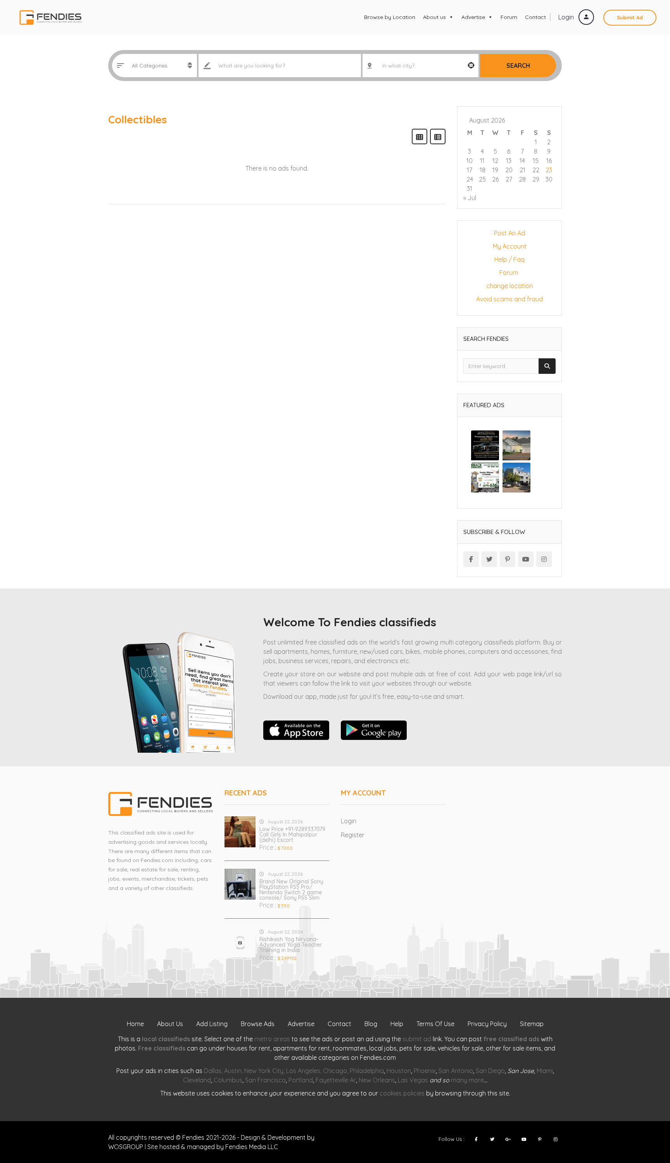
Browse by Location (389, 17)
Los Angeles (303, 1071)
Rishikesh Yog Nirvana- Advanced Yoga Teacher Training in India (290, 945)
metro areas (272, 1039)
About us (434, 17)
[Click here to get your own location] (471, 65)
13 (508, 160)
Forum (509, 17)
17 (469, 170)
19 (495, 170)
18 (482, 170)
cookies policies (402, 1093)
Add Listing (212, 1024)
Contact (535, 17)
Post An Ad (509, 233)
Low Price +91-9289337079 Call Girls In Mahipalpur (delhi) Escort (292, 834)
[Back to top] (644, 1114)
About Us (170, 1024)
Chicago (335, 1071)
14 (522, 160)
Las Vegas (413, 1080)
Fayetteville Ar (336, 1080)
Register (352, 835)
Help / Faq (509, 259)
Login (566, 17)
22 (535, 170)
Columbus (228, 1080)
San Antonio (456, 1071)
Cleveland (197, 1080)
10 (469, 160)
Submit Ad (630, 17)
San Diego (490, 1071)
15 (536, 160)
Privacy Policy (487, 1024)
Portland (300, 1080)
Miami (545, 1071)
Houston (399, 1071)
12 (495, 160)
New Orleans (377, 1080)
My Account (510, 246)
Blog (370, 1024)
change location (509, 286)
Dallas (212, 1071)
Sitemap (532, 1024)
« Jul (469, 198)
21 (522, 170)
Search (518, 65)
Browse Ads (258, 1024)
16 (549, 160)
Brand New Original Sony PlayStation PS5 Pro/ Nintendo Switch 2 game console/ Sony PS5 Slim (291, 889)
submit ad (416, 1039)
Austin (233, 1071)
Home (135, 1024)
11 (482, 160)
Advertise (473, 17)
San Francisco (265, 1080)
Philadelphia (367, 1071)
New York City (263, 1071)
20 (509, 170)
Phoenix (425, 1071)
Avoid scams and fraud (509, 299)
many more (467, 1080)
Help (396, 1024)
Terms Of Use (435, 1024)
